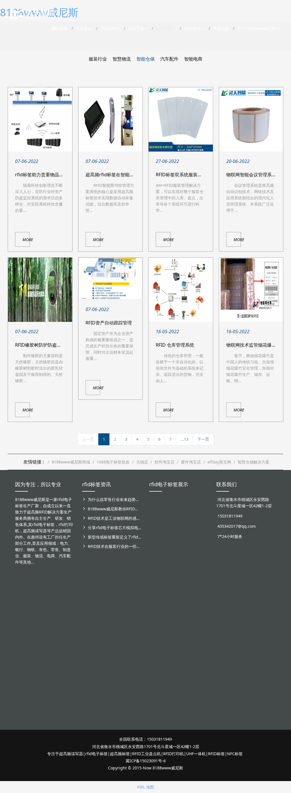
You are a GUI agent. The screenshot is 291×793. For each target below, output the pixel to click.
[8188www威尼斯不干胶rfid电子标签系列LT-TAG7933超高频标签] (201, 691)
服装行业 (98, 59)
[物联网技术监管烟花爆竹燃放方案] (251, 290)
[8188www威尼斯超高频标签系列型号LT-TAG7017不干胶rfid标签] (171, 691)
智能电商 (193, 59)
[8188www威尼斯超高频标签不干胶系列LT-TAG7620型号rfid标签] (156, 531)
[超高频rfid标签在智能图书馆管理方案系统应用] (110, 119)
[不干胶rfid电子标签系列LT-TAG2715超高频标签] (156, 681)
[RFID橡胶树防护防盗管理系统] (40, 290)
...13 (184, 439)
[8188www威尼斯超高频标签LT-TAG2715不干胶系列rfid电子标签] (171, 614)
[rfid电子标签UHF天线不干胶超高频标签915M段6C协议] (186, 688)
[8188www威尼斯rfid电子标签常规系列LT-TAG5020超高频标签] (156, 611)
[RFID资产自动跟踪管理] (110, 279)
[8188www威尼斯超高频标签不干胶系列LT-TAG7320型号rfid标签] (171, 531)
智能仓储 (145, 59)
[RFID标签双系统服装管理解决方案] (181, 119)
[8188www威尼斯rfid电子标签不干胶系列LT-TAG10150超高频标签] (186, 617)
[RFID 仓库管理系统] (181, 290)
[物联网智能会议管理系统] (251, 119)
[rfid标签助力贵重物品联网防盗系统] (40, 119)
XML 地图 (145, 787)
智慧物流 (122, 59)
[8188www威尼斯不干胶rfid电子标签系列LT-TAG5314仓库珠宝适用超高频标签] (201, 537)
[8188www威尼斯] (32, 13)
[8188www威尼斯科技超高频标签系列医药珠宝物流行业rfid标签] (186, 531)
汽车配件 (169, 59)
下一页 (203, 439)
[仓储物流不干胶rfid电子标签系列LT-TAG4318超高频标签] (201, 611)
